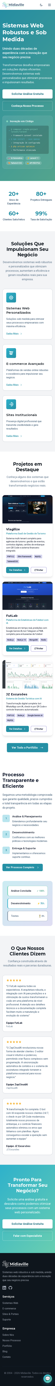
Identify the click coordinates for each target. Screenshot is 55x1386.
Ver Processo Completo (20, 867)
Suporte (6, 1319)
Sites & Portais (10, 1314)
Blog (4, 1351)
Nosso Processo (11, 1340)
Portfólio (7, 1345)
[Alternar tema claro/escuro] (41, 5)
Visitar (40, 570)
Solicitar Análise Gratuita (27, 93)
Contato (6, 1357)
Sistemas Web (10, 1303)
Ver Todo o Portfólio (25, 747)
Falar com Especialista (27, 1235)
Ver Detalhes (15, 570)
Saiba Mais (12, 333)
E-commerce (9, 1308)
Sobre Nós (8, 1334)
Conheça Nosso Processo (27, 105)
